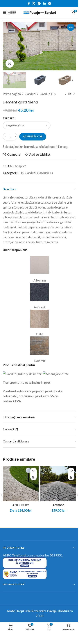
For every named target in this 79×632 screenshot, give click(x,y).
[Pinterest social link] (39, 3)
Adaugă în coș (32, 136)
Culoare (8, 118)
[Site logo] (39, 12)
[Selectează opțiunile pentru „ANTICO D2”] (33, 477)
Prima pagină (12, 94)
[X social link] (33, 3)
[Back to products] (69, 94)
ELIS (21, 173)
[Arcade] (58, 483)
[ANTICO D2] (21, 483)
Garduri (30, 94)
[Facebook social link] (29, 3)
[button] (6, 46)
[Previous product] (65, 94)
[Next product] (74, 94)
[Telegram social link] (49, 3)
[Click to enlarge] (10, 63)
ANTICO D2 (20, 505)
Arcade (58, 505)
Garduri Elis (48, 94)
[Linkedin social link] (44, 3)
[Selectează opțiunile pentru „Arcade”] (71, 477)
